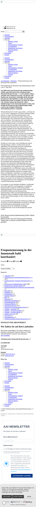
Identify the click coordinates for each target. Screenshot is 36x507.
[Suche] (23, 32)
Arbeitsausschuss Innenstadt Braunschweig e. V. (18, 277)
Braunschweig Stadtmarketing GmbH (15, 284)
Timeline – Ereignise (10, 309)
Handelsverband (9, 295)
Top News (7, 315)
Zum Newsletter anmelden (22, 476)
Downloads (7, 53)
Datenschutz (11, 413)
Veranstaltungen (9, 36)
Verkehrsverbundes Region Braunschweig (16, 319)
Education (7, 290)
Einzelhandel (8, 294)
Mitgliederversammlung (11, 300)
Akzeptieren (18, 496)
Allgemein (13, 81)
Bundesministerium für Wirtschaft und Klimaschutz (19, 287)
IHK (5, 297)
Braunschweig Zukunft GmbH (13, 286)
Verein (10, 43)
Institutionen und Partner (15, 48)
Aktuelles (7, 38)
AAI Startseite (5, 81)
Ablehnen (7, 496)
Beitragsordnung (13, 50)
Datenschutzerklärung (21, 504)
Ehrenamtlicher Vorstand (15, 45)
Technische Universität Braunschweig (15, 307)
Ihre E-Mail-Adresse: (10, 437)
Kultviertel (7, 299)
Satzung (10, 51)
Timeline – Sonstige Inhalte (12, 312)
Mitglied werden (13, 41)
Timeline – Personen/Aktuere (12, 310)
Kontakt (6, 55)
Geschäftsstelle (12, 46)
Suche (2, 31)
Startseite (7, 35)
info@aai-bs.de (9, 355)
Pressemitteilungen (9, 302)
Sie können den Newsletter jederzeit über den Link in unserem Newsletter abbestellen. (16, 452)
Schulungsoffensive (10, 304)
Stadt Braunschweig (10, 305)
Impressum (4, 413)
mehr (29, 496)
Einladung (7, 292)
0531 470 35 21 (10, 354)
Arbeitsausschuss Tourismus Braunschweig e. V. (18, 281)
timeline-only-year (9, 314)
